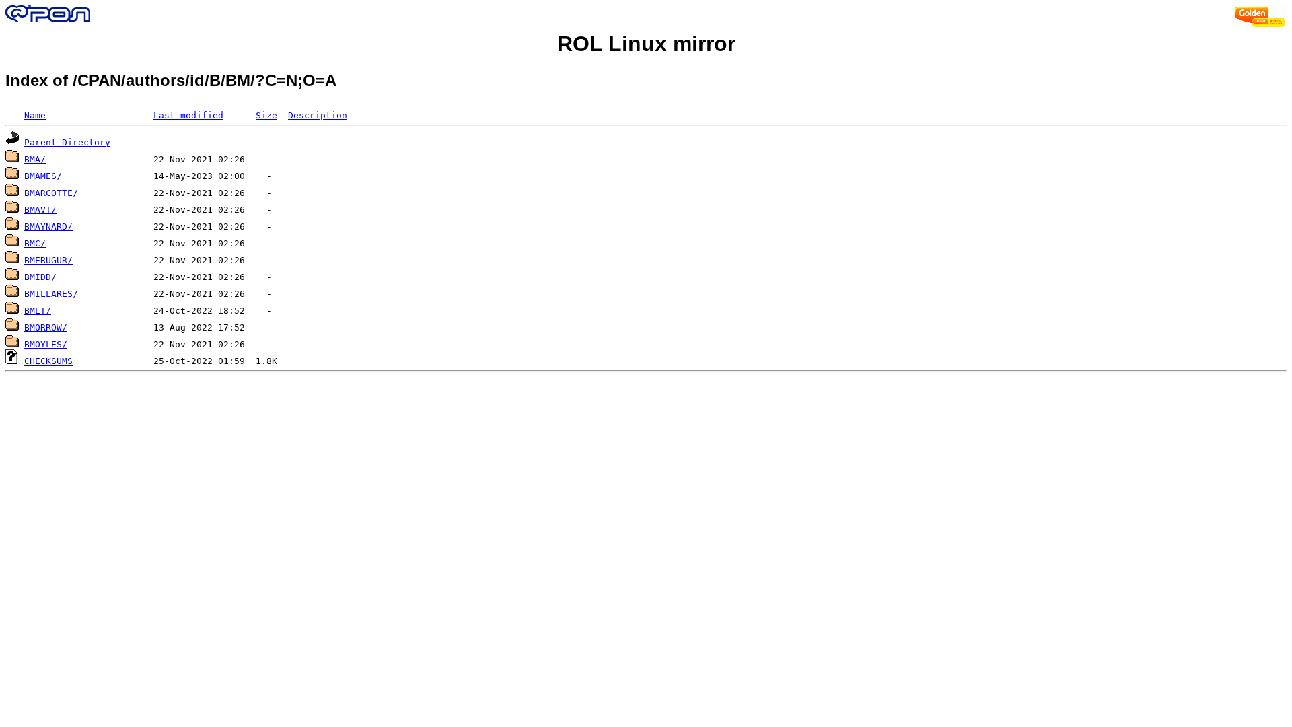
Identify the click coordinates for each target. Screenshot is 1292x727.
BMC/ (35, 243)
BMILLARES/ (51, 294)
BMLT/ (37, 311)
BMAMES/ (43, 176)
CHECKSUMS (48, 361)
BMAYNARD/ (48, 226)
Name (35, 115)
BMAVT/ (40, 210)
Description (317, 115)
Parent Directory (67, 142)
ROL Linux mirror (646, 44)
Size (266, 115)
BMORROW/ (45, 327)
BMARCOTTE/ (51, 193)
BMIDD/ (40, 277)
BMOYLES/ (45, 344)
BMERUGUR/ (48, 260)
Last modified (188, 115)
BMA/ (35, 159)
